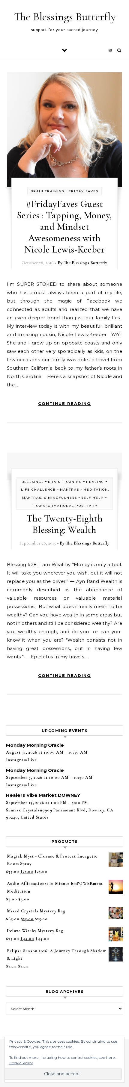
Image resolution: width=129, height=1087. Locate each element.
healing (95, 482)
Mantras (69, 490)
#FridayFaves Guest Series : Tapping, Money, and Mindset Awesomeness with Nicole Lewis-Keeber (64, 226)
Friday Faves (83, 191)
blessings (33, 482)
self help (92, 498)
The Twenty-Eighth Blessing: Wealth (64, 524)
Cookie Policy (21, 1063)
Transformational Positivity (65, 506)
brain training (47, 191)
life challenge (38, 490)
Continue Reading (64, 403)
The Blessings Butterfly (65, 17)
